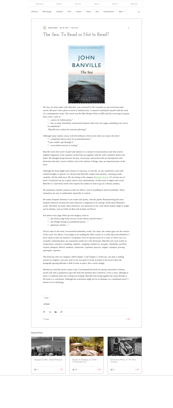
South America (108, 11)
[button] (139, 11)
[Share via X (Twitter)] (50, 312)
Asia (97, 11)
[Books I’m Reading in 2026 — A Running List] (87, 346)
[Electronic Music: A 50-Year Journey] (125, 346)
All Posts (34, 11)
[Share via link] (61, 312)
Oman (88, 11)
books (46, 298)
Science (79, 11)
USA (69, 11)
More (121, 11)
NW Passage (47, 11)
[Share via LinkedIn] (55, 312)
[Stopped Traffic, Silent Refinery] (48, 346)
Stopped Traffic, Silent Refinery (48, 360)
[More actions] (128, 27)
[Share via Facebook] (44, 312)
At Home (59, 11)
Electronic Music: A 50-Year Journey (123, 361)
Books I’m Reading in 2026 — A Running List (85, 361)
